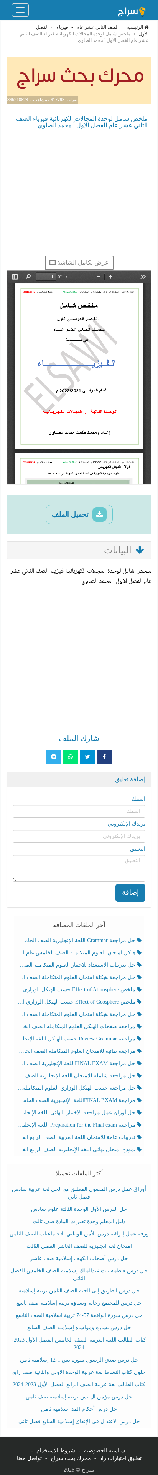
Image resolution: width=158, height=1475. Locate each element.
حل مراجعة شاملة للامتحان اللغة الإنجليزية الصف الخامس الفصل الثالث (76, 1076)
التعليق (137, 849)
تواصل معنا (29, 1458)
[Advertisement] (79, 194)
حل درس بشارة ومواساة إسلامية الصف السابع (79, 1327)
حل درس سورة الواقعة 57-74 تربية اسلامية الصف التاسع (79, 1315)
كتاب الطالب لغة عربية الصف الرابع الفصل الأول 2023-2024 (79, 1384)
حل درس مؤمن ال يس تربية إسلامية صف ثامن (79, 1397)
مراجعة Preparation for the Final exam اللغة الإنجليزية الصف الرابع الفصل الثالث (76, 1125)
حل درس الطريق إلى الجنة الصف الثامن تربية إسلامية (79, 1291)
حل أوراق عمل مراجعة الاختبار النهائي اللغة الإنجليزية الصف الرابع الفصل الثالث (76, 1112)
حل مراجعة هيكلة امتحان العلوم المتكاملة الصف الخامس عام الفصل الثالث (76, 1014)
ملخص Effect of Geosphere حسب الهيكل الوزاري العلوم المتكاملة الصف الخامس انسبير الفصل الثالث (76, 1002)
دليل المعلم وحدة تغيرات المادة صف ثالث (79, 1221)
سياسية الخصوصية (104, 1450)
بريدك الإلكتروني (126, 824)
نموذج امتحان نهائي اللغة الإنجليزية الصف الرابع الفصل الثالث (76, 1149)
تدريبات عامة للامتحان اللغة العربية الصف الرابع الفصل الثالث (76, 1137)
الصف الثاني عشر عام (97, 27)
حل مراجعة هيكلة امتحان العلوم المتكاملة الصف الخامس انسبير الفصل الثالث (76, 977)
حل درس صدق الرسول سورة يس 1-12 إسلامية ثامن (79, 1360)
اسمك (138, 799)
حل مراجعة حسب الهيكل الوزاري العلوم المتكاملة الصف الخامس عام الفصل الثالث (76, 1088)
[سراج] (131, 10)
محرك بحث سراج (71, 1458)
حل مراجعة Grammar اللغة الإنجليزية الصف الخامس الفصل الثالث (76, 940)
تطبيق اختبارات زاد (121, 1458)
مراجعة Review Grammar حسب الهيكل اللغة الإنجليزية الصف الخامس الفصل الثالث (76, 1039)
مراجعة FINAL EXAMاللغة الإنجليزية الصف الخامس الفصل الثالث (76, 1100)
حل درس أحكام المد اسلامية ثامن (79, 1409)
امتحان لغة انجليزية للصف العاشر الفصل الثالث (79, 1246)
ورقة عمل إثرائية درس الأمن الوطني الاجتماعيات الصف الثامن (79, 1234)
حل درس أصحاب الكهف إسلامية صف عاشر (79, 1258)
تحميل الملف (71, 514)
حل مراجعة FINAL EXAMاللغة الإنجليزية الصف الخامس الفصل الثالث (76, 1063)
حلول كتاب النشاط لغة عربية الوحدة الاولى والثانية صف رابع (79, 1372)
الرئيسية (135, 27)
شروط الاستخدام (55, 1450)
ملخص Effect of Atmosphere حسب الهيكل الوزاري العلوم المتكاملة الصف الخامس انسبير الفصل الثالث (76, 989)
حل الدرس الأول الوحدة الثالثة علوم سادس (79, 1209)
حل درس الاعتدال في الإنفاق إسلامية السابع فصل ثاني (79, 1421)
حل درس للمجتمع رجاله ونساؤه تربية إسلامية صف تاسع (79, 1303)
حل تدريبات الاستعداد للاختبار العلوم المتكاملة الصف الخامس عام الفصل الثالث (76, 965)
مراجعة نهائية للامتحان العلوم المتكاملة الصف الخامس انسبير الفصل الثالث (76, 1051)
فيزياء (62, 27)
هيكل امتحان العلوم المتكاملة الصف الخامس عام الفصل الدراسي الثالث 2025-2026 (76, 953)
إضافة (130, 892)
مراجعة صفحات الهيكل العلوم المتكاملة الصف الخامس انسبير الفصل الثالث (76, 1026)
